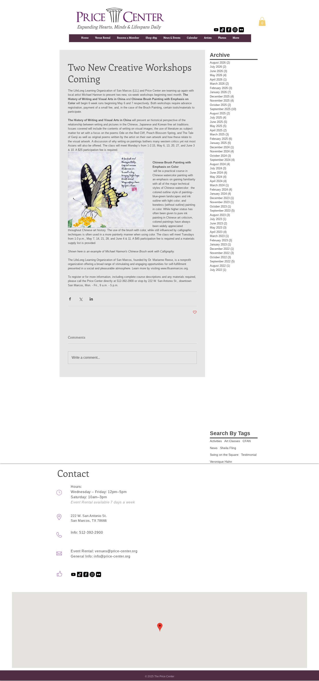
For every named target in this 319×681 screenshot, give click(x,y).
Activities (216, 441)
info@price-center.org (112, 556)
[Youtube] (216, 29)
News (213, 448)
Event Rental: (83, 551)
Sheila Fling (228, 448)
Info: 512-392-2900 (87, 532)
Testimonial (249, 454)
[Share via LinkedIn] (91, 299)
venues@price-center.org (116, 551)
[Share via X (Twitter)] (81, 299)
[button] (262, 21)
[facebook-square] (228, 29)
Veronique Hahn (221, 461)
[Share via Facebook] (70, 299)
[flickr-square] (241, 29)
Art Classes (232, 441)
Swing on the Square (224, 454)
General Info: (82, 556)
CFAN (247, 441)
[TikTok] (222, 29)
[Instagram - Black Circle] (235, 29)
